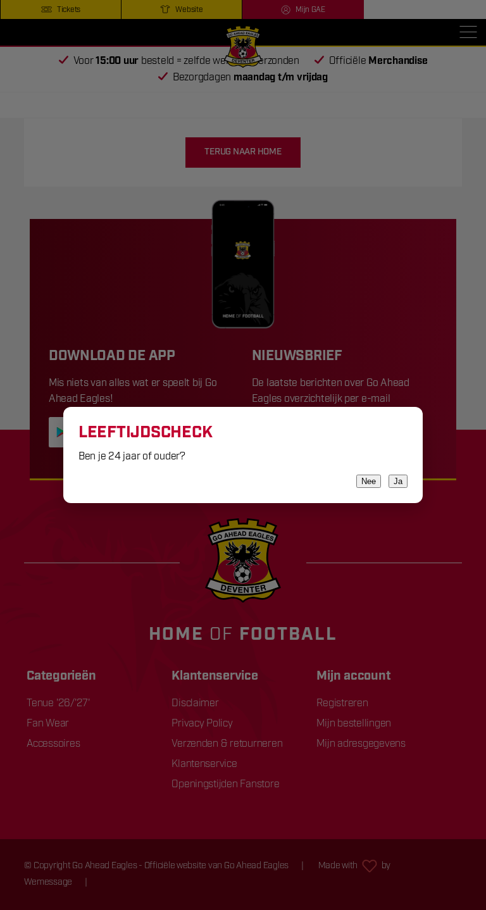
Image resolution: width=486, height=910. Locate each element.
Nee (368, 481)
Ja (398, 481)
